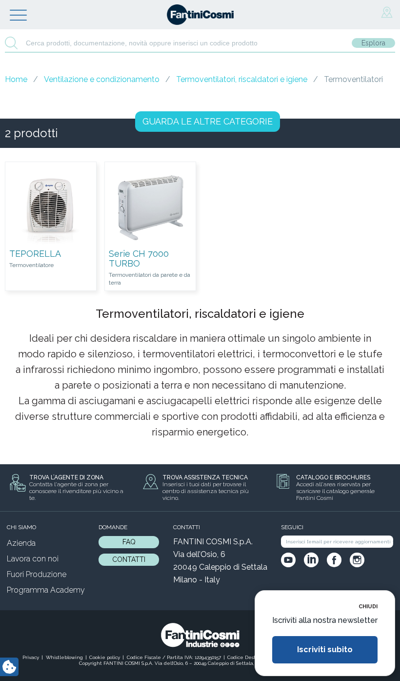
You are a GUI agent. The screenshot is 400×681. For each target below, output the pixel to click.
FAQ (129, 542)
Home (16, 79)
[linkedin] (311, 560)
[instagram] (357, 560)
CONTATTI (128, 559)
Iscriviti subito (325, 649)
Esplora (373, 43)
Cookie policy (104, 657)
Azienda (21, 543)
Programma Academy (46, 590)
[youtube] (288, 560)
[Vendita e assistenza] (387, 12)
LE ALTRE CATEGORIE (207, 121)
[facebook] (334, 560)
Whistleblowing (64, 657)
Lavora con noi (33, 558)
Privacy (30, 657)
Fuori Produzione (36, 574)
